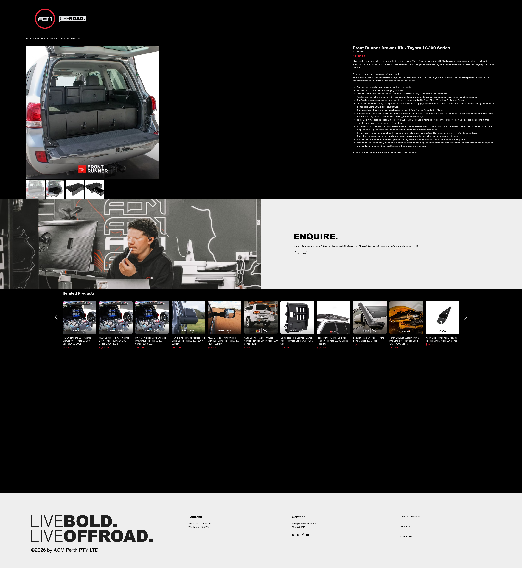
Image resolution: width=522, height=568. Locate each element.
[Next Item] (345, 207)
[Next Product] (466, 506)
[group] (261, 514)
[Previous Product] (56, 506)
